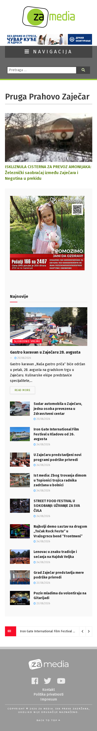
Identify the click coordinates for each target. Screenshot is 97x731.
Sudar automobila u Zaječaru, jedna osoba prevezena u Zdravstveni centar (58, 409)
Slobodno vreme (27, 341)
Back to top (47, 720)
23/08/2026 (43, 582)
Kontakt (48, 690)
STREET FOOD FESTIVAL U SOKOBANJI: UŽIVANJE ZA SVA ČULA (57, 506)
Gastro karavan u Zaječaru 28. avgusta (45, 352)
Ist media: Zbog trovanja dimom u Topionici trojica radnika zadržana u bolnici (60, 480)
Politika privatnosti (48, 694)
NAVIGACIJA (51, 52)
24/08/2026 (43, 444)
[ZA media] (48, 26)
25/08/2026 (24, 358)
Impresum (48, 699)
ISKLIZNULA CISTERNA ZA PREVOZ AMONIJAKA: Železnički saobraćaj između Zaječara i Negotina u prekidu (48, 172)
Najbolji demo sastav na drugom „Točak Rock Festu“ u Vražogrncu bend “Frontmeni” (60, 531)
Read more (23, 390)
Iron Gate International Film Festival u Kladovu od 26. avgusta (56, 434)
